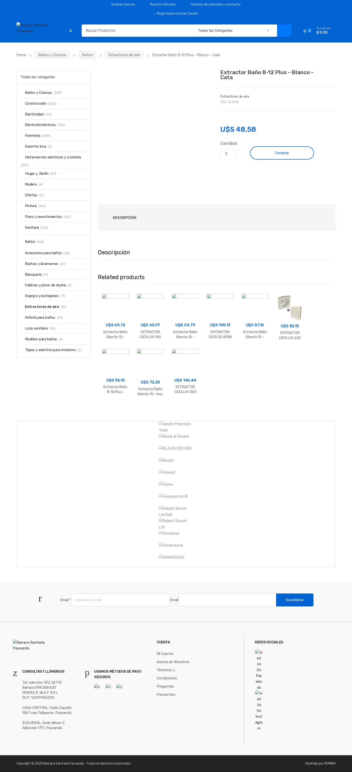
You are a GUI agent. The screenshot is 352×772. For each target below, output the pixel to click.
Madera (31, 184)
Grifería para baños (40, 317)
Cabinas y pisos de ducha (45, 285)
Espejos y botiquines (42, 296)
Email (65, 600)
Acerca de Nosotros (173, 662)
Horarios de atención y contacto (216, 4)
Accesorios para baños (43, 253)
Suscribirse (295, 600)
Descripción (124, 217)
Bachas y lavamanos (41, 264)
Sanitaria (32, 227)
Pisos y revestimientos (43, 217)
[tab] (124, 217)
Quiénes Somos (123, 4)
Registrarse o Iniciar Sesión (177, 14)
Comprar (282, 153)
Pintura (31, 206)
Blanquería (33, 274)
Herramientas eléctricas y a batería (53, 157)
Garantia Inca (35, 146)
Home (21, 55)
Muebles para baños (41, 339)
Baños (87, 55)
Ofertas (31, 195)
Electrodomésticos (40, 125)
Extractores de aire (124, 55)
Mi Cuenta (165, 654)
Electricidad (34, 114)
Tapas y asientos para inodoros (50, 350)
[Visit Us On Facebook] (269, 670)
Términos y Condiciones (167, 674)
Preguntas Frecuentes (166, 690)
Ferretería (32, 135)
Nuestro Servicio (163, 4)
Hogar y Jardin (37, 173)
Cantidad (228, 143)
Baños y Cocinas (52, 55)
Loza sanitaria (36, 328)
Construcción (36, 103)
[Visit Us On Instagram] (269, 710)
